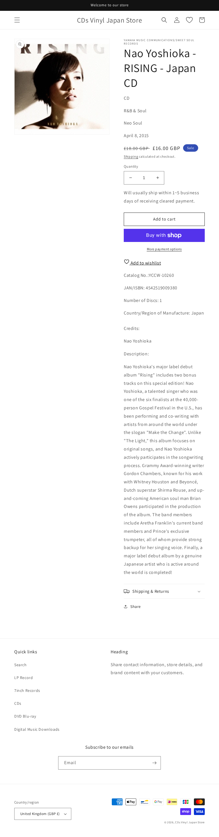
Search (20, 664)
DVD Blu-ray (25, 716)
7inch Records (27, 690)
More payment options (164, 249)
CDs (17, 703)
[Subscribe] (154, 763)
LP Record (23, 677)
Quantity (131, 166)
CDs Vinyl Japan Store (190, 822)
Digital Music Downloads (37, 729)
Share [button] (135, 606)
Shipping (131, 156)
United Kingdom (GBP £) (40, 813)
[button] (17, 20)
